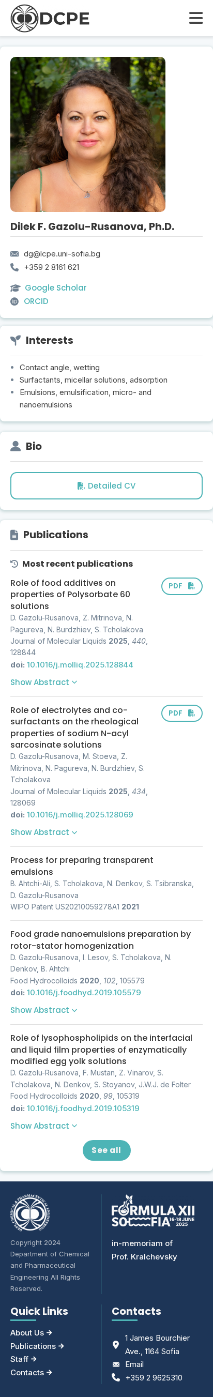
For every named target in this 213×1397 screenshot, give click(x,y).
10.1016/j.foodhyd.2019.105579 (84, 992)
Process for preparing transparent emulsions (82, 865)
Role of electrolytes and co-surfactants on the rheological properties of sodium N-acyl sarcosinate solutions (74, 727)
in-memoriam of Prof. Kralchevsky (144, 1250)
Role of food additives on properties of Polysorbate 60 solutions (70, 594)
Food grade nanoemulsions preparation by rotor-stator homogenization (100, 939)
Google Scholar (56, 287)
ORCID (36, 301)
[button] (43, 682)
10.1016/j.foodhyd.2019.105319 (83, 1108)
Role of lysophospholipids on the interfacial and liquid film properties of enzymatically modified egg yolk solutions (101, 1049)
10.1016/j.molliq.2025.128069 (80, 814)
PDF (176, 586)
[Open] (196, 18)
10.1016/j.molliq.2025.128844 (80, 665)
